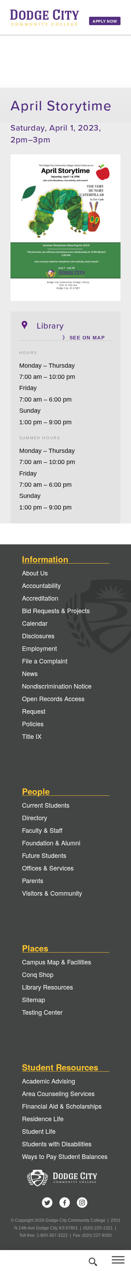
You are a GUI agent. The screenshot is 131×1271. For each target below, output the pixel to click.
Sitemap (33, 999)
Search (92, 1260)
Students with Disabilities (57, 1143)
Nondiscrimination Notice (57, 685)
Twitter (47, 1202)
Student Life (39, 1131)
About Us (35, 572)
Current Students (46, 804)
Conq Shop (37, 974)
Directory (34, 817)
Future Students (44, 855)
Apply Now (105, 21)
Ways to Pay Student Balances (65, 1156)
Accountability (41, 585)
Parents (32, 880)
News (30, 673)
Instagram (82, 1202)
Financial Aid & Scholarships (62, 1105)
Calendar (35, 622)
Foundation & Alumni (51, 842)
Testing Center (42, 1011)
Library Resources (47, 986)
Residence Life (43, 1118)
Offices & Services (48, 867)
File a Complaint (44, 660)
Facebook (64, 1202)
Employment (39, 648)
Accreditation (40, 597)
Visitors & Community (52, 892)
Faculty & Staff (42, 830)
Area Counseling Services (58, 1093)
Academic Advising (48, 1080)
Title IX (32, 736)
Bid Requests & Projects (56, 610)
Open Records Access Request (53, 704)
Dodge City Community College (44, 17)
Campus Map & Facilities (56, 961)
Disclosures (38, 635)
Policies (33, 723)
